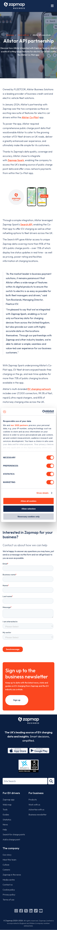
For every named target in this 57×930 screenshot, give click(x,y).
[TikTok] (36, 911)
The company (11, 848)
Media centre (9, 879)
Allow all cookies (28, 501)
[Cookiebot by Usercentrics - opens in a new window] (42, 412)
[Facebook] (21, 911)
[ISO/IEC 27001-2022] (28, 766)
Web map (7, 804)
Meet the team (9, 859)
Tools (5, 809)
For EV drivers (11, 793)
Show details (42, 493)
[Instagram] (16, 911)
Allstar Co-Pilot (30, 117)
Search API (26, 224)
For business (35, 793)
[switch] (50, 466)
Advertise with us (36, 809)
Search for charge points (14, 834)
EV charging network (39, 389)
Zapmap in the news (12, 874)
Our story (7, 854)
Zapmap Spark (16, 160)
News (5, 824)
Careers (6, 869)
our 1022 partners (19, 425)
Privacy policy (9, 894)
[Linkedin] (31, 911)
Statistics (7, 819)
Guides (6, 814)
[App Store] (18, 750)
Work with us (23, 35)
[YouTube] (41, 911)
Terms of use (8, 899)
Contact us (8, 884)
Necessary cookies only (29, 516)
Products (32, 799)
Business (10, 35)
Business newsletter (37, 814)
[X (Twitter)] (26, 911)
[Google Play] (39, 750)
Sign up (16, 700)
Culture (6, 864)
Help (5, 829)
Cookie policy (9, 889)
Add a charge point (11, 839)
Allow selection (28, 509)
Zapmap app (8, 799)
